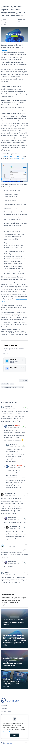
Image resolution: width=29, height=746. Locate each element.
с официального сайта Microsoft (12, 156)
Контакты (4, 705)
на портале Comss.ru (19, 159)
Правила (4, 708)
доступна (4, 50)
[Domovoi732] (2, 407)
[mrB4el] (2, 545)
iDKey (7, 572)
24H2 (12, 384)
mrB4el (7, 545)
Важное (21, 387)
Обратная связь (6, 712)
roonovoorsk (12, 517)
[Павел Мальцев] (2, 494)
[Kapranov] (5, 426)
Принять (14, 735)
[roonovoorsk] (5, 518)
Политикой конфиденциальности (13, 732)
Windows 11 (5, 384)
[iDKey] (2, 573)
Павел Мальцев (10, 493)
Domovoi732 (9, 406)
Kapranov (11, 425)
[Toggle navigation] (25, 743)
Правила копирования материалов (12, 715)
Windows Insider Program (9, 387)
